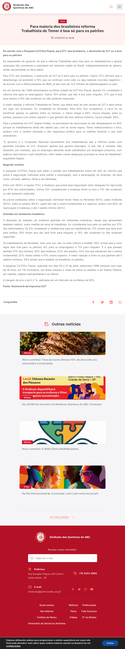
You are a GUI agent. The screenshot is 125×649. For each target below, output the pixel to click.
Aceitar (110, 643)
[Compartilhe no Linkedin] (111, 302)
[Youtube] (91, 589)
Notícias (73, 605)
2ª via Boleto (89, 617)
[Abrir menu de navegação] (119, 7)
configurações (13, 646)
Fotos (73, 611)
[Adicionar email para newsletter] (93, 558)
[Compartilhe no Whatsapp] (120, 302)
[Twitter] (81, 589)
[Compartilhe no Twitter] (102, 302)
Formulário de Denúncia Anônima (47, 623)
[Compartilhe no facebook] (93, 302)
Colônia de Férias (47, 617)
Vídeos (73, 617)
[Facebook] (74, 589)
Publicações (89, 605)
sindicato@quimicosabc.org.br (44, 591)
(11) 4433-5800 (88, 573)
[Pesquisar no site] (111, 7)
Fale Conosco (89, 611)
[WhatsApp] (87, 589)
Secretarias (46, 611)
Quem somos (46, 605)
